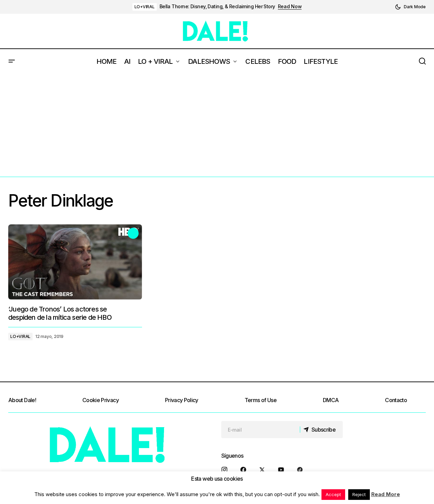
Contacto (396, 400)
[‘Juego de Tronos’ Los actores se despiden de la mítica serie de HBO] (75, 262)
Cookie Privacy (100, 400)
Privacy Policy (181, 400)
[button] (410, 7)
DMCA (331, 400)
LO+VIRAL (144, 6)
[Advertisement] (217, 125)
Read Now (290, 6)
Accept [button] (333, 494)
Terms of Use (261, 400)
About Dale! (22, 400)
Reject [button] (359, 494)
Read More (385, 494)
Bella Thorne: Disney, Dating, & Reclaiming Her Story (217, 6)
